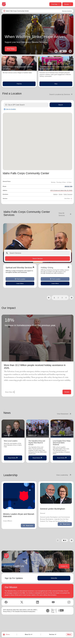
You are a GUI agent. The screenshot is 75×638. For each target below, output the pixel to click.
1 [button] (54, 298)
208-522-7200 (68, 186)
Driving (60, 194)
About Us (29, 634)
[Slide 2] (62, 51)
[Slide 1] (60, 51)
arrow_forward (71, 540)
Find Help (54, 4)
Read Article (13, 458)
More (69, 634)
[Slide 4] (65, 51)
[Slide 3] (63, 51)
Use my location (10, 109)
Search (60, 105)
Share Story (10, 392)
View (55, 84)
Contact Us (64, 566)
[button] (49, 298)
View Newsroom (64, 414)
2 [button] (58, 298)
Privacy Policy (7, 611)
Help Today (11, 49)
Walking (55, 194)
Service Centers (67, 11)
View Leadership (63, 475)
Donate (66, 4)
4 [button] (66, 298)
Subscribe (54, 578)
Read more (28, 525)
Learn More (20, 283)
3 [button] (62, 298)
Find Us (19, 84)
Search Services (38, 258)
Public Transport (68, 194)
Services (53, 634)
